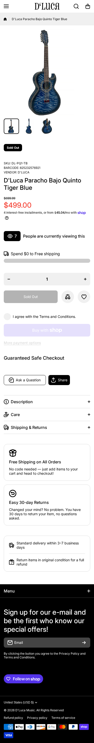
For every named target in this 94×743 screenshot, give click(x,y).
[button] (87, 6)
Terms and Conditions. (57, 316)
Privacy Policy (69, 653)
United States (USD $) (19, 702)
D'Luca (23, 172)
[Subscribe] (84, 643)
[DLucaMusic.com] (47, 6)
